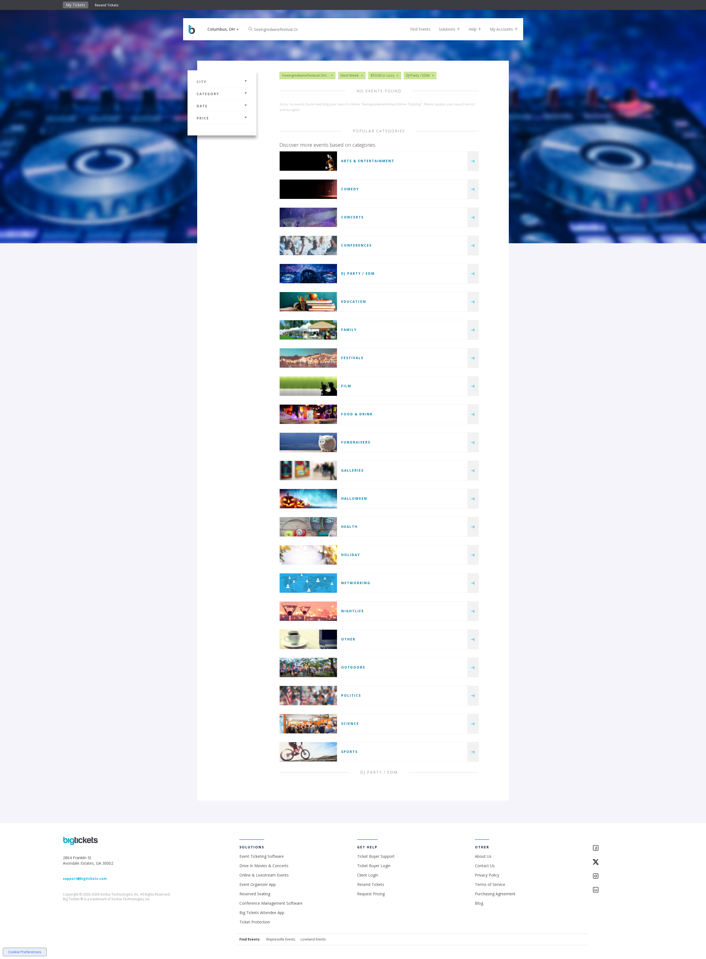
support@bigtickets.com (85, 878)
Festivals (352, 358)
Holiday (350, 554)
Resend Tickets (107, 5)
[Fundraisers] (308, 442)
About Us (483, 856)
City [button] (202, 81)
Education (353, 301)
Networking (355, 583)
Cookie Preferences (24, 951)
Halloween (354, 498)
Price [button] (203, 118)
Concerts (352, 217)
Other (348, 639)
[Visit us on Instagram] (617, 876)
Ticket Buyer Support (376, 856)
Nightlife (352, 611)
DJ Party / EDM (358, 273)
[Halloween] (308, 498)
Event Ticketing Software (261, 856)
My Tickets (75, 4)
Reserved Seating (254, 893)
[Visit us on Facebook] (617, 848)
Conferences (356, 245)
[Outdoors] (308, 667)
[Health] (308, 526)
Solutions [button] (447, 29)
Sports (349, 751)
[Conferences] (308, 245)
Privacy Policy (487, 875)
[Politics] (308, 695)
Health (349, 526)
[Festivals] (308, 358)
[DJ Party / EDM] (308, 273)
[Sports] (308, 752)
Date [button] (202, 106)
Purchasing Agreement (495, 893)
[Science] (308, 723)
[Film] (308, 386)
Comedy (350, 189)
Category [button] (208, 94)
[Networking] (308, 583)
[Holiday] (308, 555)
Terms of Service (490, 884)
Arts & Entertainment (367, 161)
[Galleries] (308, 470)
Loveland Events (313, 939)
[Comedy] (308, 189)
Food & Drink (357, 414)
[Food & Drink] (308, 414)
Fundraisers (355, 442)
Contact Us (485, 865)
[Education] (308, 301)
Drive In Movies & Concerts (263, 865)
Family (349, 329)
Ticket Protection (254, 922)
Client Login (367, 875)
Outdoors (353, 667)
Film (346, 386)
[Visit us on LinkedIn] (617, 890)
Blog (479, 903)
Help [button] (473, 29)
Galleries (352, 470)
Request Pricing (371, 893)
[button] (223, 29)
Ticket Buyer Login (374, 865)
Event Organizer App (257, 884)
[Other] (308, 639)
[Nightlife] (308, 611)
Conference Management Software (271, 903)
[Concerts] (308, 217)
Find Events (420, 29)
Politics (351, 695)
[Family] (308, 330)
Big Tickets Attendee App (261, 912)
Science (350, 723)
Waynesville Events (280, 939)
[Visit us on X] (617, 862)
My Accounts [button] (502, 29)
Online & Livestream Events (264, 875)
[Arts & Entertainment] (308, 161)
